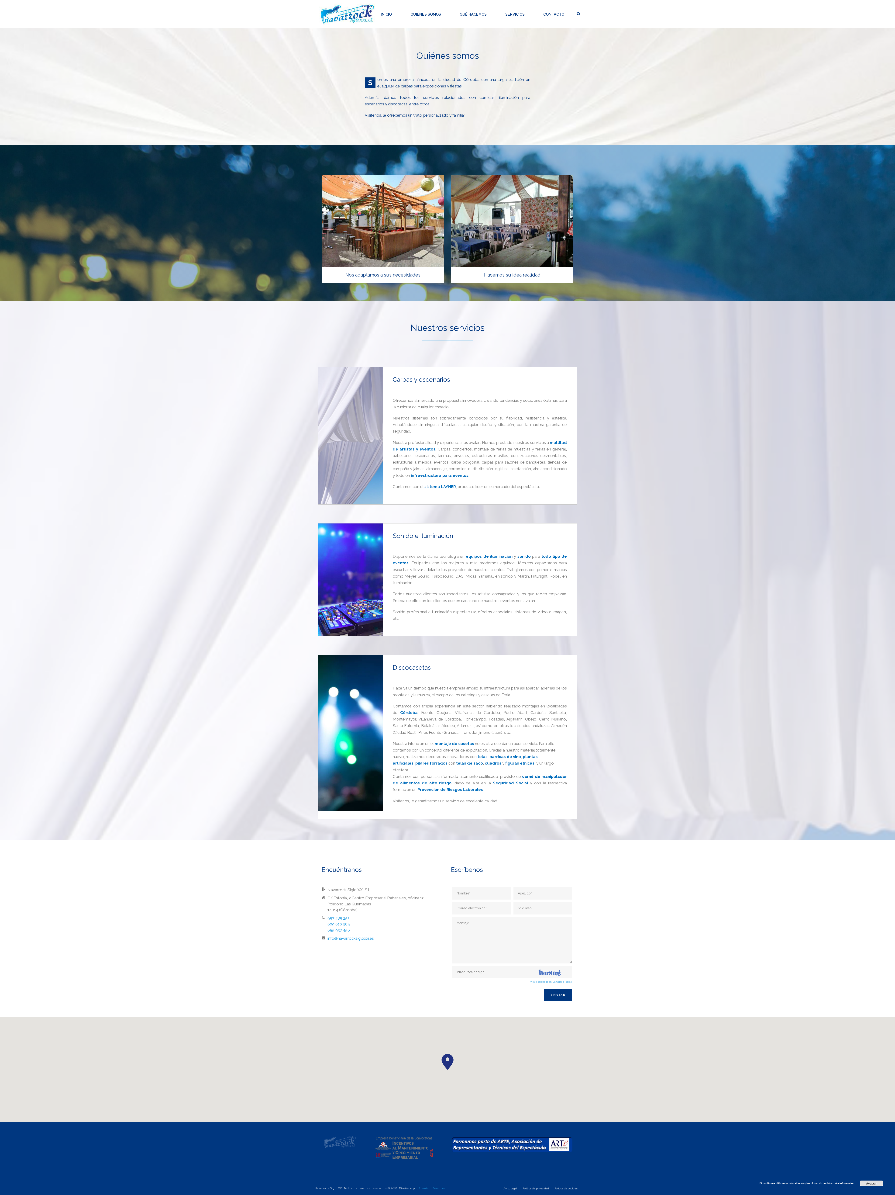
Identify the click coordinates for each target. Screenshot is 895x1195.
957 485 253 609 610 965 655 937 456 (338, 924)
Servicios (515, 14)
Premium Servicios (432, 1188)
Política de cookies (566, 1188)
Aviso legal (510, 1188)
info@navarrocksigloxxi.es (350, 938)
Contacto (553, 14)
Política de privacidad (536, 1188)
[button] (447, 1062)
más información (844, 1183)
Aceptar (871, 1183)
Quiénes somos (425, 14)
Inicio (386, 14)
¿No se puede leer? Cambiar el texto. (551, 981)
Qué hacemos (473, 14)
